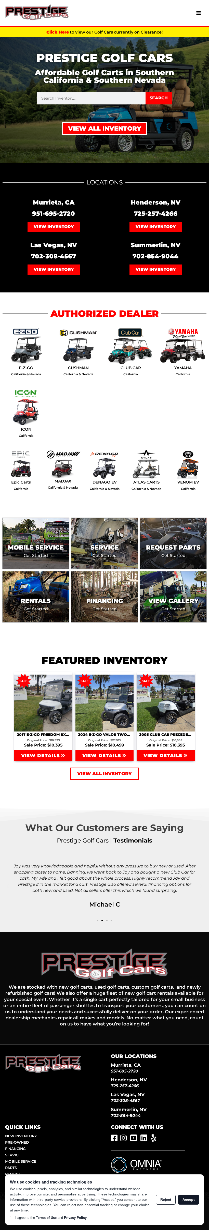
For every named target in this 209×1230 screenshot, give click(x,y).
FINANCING (15, 1148)
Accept (188, 1199)
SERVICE (13, 1155)
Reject (165, 1199)
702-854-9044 (155, 256)
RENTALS (13, 1174)
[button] (7, 886)
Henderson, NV (129, 1080)
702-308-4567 (53, 256)
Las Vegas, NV (128, 1094)
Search (159, 98)
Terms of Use (46, 1218)
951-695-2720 (53, 213)
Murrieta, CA (126, 1065)
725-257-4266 (155, 213)
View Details (41, 755)
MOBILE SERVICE (20, 1161)
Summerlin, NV (129, 1109)
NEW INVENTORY (21, 1136)
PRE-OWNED (17, 1142)
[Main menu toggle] (198, 13)
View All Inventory (104, 128)
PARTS (11, 1167)
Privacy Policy (75, 1218)
